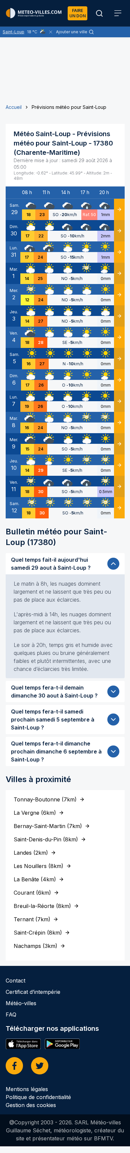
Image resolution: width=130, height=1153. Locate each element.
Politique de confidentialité (38, 1097)
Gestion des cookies (31, 1105)
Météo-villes (21, 1003)
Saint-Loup (13, 31)
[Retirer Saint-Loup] (50, 32)
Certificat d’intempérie (33, 992)
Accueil (14, 107)
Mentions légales (27, 1089)
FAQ (11, 1014)
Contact (15, 980)
